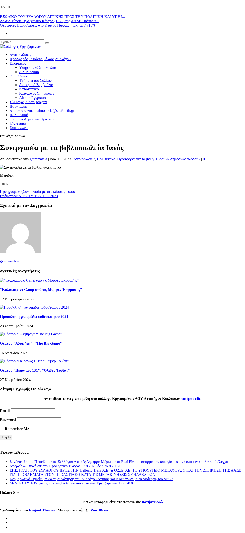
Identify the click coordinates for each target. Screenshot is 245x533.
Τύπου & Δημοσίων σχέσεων (32, 119)
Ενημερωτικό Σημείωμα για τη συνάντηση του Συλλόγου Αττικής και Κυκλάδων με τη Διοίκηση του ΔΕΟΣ (91, 479)
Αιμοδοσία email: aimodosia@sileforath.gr (42, 111)
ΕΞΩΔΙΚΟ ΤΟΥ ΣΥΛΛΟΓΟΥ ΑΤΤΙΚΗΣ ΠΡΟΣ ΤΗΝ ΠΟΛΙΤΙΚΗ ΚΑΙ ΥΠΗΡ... (62, 17)
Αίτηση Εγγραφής (32, 98)
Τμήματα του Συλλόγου (37, 80)
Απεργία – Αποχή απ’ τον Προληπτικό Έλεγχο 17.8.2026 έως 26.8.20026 (65, 466)
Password (8, 420)
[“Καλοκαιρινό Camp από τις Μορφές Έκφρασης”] (39, 280)
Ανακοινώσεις (20, 55)
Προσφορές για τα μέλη (135, 159)
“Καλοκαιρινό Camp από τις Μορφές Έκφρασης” (41, 290)
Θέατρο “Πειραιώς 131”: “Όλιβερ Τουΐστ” (35, 370)
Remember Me (17, 429)
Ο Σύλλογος (19, 76)
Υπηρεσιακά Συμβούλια (37, 67)
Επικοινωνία (19, 128)
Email (5, 411)
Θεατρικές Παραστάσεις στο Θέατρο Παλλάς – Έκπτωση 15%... (49, 25)
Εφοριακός (18, 63)
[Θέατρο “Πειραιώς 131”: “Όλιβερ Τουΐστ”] (34, 361)
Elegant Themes (42, 510)
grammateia (38, 159)
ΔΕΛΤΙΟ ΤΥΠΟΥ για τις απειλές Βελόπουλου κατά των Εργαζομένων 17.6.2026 (72, 483)
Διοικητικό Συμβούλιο (36, 85)
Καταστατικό (29, 89)
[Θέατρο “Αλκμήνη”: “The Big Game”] (31, 334)
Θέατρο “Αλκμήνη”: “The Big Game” (31, 343)
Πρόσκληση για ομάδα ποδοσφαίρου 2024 (34, 317)
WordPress (99, 510)
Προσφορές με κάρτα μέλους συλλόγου (40, 59)
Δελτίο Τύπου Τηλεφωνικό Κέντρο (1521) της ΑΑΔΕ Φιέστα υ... (49, 21)
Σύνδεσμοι (18, 123)
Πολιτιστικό (19, 115)
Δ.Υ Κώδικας (29, 72)
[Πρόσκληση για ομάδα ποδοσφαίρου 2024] (34, 307)
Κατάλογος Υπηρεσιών (36, 93)
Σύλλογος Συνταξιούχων (28, 102)
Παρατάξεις (18, 106)
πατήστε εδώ (191, 399)
